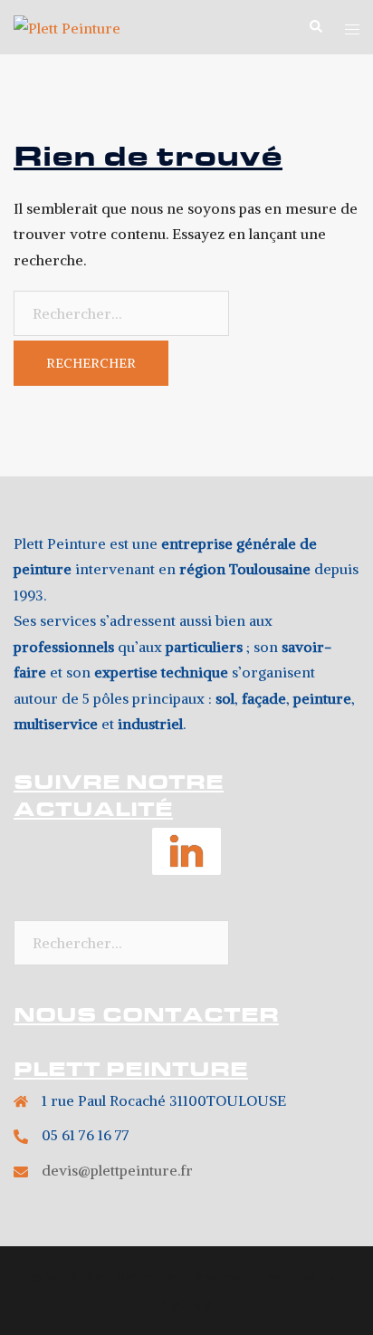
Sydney (186, 1303)
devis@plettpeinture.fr (117, 1170)
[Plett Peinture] (67, 26)
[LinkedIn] (186, 859)
